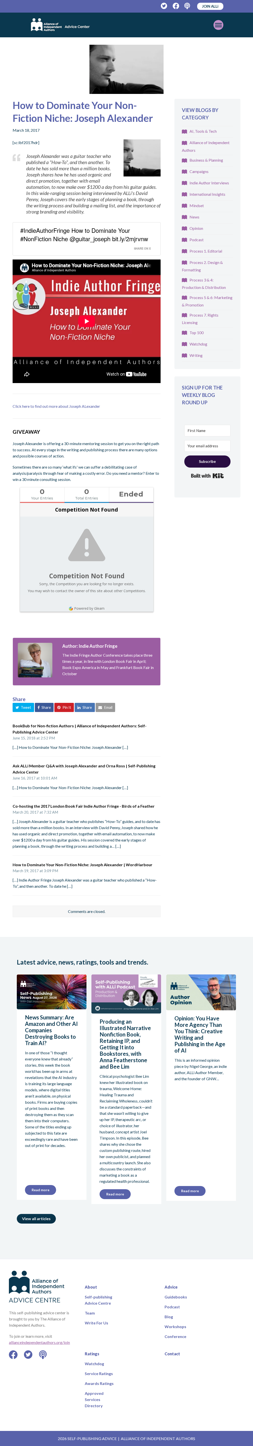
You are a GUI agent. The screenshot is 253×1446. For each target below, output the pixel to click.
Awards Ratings (99, 1383)
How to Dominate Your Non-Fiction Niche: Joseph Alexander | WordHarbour (82, 864)
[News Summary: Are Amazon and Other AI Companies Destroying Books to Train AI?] (51, 1006)
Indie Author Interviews (209, 182)
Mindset (197, 205)
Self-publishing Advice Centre (98, 1300)
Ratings (92, 1353)
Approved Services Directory (94, 1399)
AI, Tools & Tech (203, 131)
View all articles (36, 1218)
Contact (172, 1353)
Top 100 (197, 332)
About (91, 1287)
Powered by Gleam (89, 608)
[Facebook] (176, 6)
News (194, 217)
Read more (40, 1190)
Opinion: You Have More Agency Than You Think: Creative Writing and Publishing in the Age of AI (199, 1034)
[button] (23, 707)
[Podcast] (187, 6)
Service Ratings (99, 1373)
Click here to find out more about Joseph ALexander (56, 406)
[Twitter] (164, 6)
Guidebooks (176, 1297)
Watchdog (198, 344)
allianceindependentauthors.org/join (39, 1342)
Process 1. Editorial (206, 251)
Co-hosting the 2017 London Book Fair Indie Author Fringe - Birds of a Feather (84, 806)
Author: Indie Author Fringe (89, 646)
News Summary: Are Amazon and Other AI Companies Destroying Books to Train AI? (51, 1030)
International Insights (207, 194)
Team (90, 1313)
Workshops (175, 1326)
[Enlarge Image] (126, 69)
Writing (196, 355)
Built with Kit (207, 475)
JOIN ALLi (210, 6)
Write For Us (96, 1322)
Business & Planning (206, 160)
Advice (171, 1287)
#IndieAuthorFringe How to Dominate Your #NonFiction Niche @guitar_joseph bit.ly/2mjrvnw (84, 234)
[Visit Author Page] (35, 660)
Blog (169, 1316)
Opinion (196, 228)
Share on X (142, 248)
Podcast (197, 239)
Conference (175, 1336)
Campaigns (199, 171)
